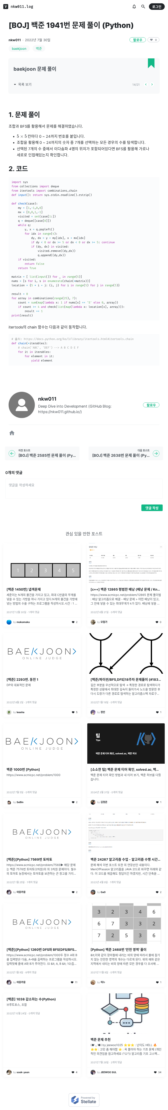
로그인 (156, 7)
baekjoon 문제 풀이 (35, 69)
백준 (39, 49)
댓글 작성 (152, 508)
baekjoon (19, 49)
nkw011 (15, 40)
